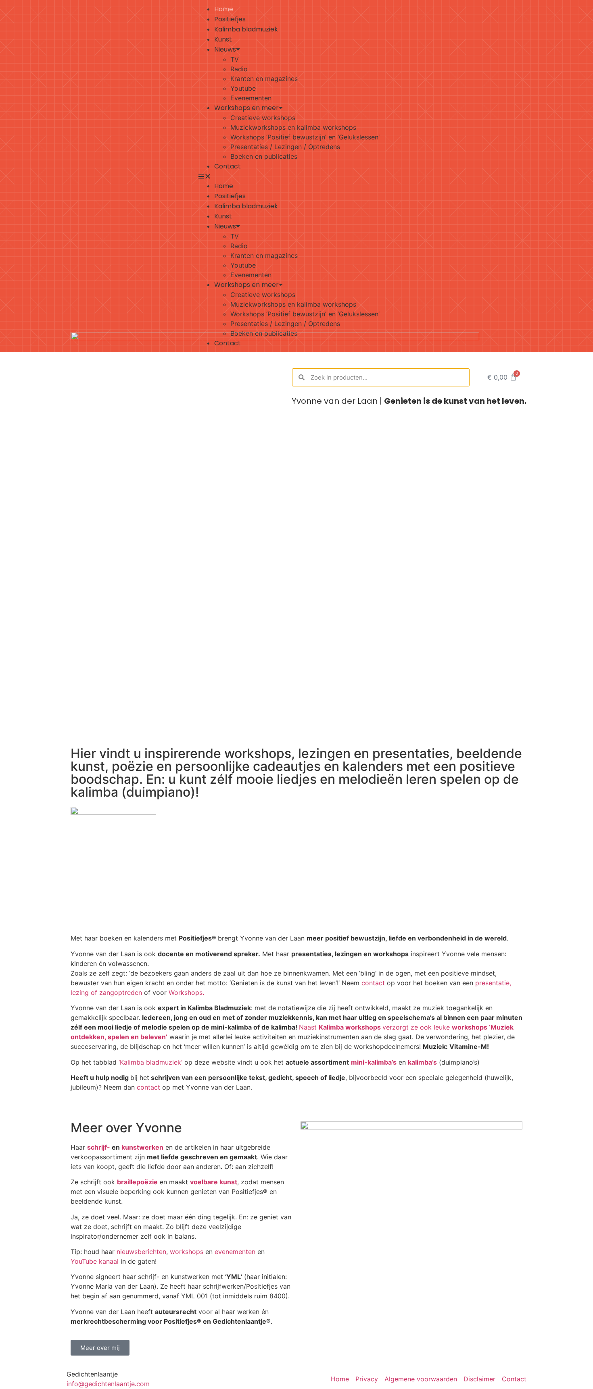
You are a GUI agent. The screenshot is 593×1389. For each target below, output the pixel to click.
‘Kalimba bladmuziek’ (150, 1062)
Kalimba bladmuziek (246, 29)
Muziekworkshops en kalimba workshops (293, 127)
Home (223, 9)
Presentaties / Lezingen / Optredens (285, 147)
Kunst (223, 39)
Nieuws (225, 49)
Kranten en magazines (264, 79)
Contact (227, 166)
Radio (239, 69)
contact (373, 983)
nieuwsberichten (141, 1252)
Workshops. (186, 992)
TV (234, 59)
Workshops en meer (246, 107)
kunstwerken (142, 1147)
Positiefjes (230, 19)
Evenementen (250, 98)
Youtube (243, 88)
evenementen (235, 1252)
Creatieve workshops (262, 118)
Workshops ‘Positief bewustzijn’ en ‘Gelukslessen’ (305, 137)
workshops (186, 1252)
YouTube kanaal (95, 1261)
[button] (362, 176)
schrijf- (98, 1147)
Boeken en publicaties (263, 156)
